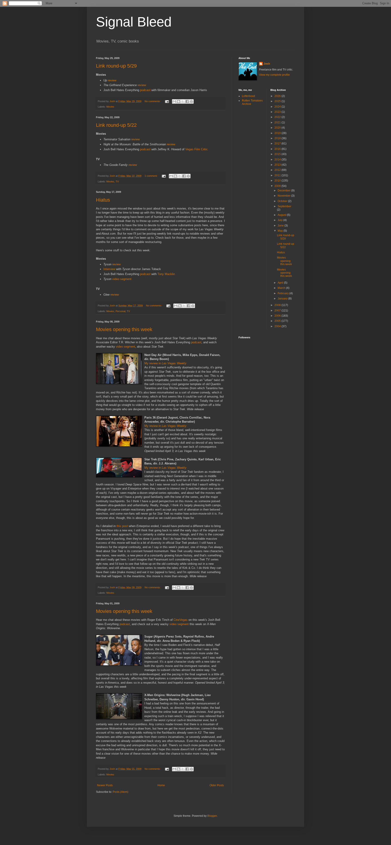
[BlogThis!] (178, 101)
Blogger (212, 815)
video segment (121, 279)
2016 (277, 149)
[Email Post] (167, 101)
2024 (277, 106)
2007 (277, 310)
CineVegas (181, 619)
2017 (277, 143)
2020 (277, 127)
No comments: (153, 101)
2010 (277, 180)
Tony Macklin (166, 274)
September (284, 206)
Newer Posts (105, 785)
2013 (277, 164)
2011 (277, 175)
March (282, 288)
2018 (277, 138)
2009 (277, 186)
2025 (277, 101)
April (281, 282)
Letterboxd (248, 96)
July (280, 220)
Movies (110, 106)
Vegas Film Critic (196, 149)
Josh (267, 63)
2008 (277, 305)
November (284, 195)
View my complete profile (274, 74)
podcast (145, 90)
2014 (277, 159)
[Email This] (174, 101)
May (281, 230)
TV (117, 181)
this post (122, 526)
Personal (120, 311)
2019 (277, 133)
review (112, 80)
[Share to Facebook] (187, 101)
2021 (277, 122)
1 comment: (151, 175)
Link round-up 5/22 (116, 125)
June (281, 225)
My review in (165, 363)
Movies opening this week (124, 329)
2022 (277, 117)
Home (161, 785)
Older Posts (217, 785)
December (284, 190)
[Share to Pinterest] (191, 101)
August (282, 215)
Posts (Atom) (120, 791)
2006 (277, 315)
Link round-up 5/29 (116, 66)
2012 (277, 170)
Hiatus (103, 200)
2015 (277, 154)
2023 (277, 111)
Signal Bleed (134, 21)
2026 (277, 96)
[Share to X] (183, 101)
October (283, 201)
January (283, 298)
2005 (277, 320)
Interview (109, 269)
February (283, 293)
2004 (277, 326)
